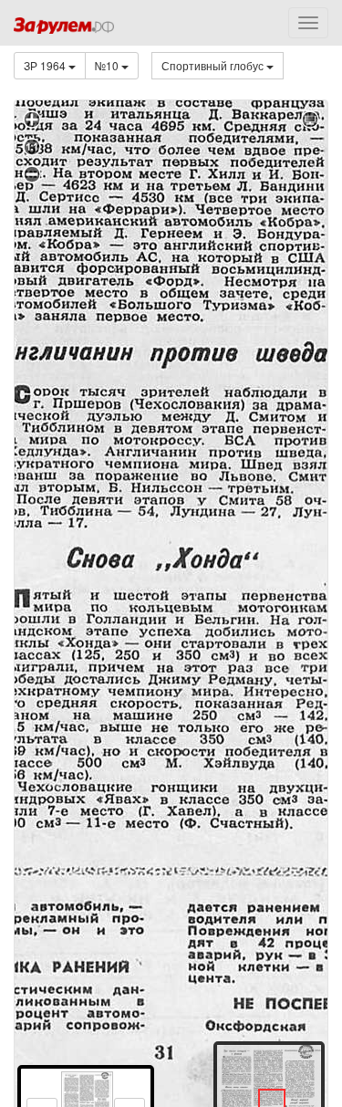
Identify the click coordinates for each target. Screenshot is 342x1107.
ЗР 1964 (46, 65)
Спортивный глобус (213, 65)
